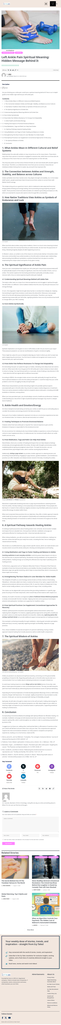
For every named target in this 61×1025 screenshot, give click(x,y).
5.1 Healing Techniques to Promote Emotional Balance (18, 123)
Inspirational (23, 857)
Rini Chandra (6, 885)
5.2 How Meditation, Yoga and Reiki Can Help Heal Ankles (19, 126)
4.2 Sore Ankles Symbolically (10, 115)
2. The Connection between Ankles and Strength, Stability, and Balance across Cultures (29, 104)
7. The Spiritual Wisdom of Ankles (14, 140)
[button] (46, 3)
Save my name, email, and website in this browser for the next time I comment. (24, 839)
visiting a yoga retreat (16, 453)
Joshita (35, 925)
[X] (23, 769)
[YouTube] (9, 1018)
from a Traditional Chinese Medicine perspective (44, 597)
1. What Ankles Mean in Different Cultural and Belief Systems (22, 101)
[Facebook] (9, 769)
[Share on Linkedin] (11, 70)
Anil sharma (9, 499)
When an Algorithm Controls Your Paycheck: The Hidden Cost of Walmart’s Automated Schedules (45, 920)
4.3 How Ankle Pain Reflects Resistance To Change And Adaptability (22, 118)
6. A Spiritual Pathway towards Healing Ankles (17, 129)
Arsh (9, 74)
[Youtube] (9, 778)
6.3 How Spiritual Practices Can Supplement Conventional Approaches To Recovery (26, 137)
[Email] (49, 788)
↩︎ (27, 739)
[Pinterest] (38, 769)
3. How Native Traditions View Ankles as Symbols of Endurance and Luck (25, 106)
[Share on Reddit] (13, 70)
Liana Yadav (6, 899)
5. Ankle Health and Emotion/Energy (15, 121)
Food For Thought (8, 52)
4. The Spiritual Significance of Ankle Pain (16, 109)
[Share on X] (8, 70)
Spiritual (18, 52)
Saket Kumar (36, 890)
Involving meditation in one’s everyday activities (16, 555)
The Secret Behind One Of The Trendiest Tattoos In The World (13, 882)
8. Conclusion (8, 143)
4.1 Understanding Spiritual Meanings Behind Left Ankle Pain (20, 112)
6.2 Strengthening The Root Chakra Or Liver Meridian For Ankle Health (23, 135)
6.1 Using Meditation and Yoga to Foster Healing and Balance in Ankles (23, 132)
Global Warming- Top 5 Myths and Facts (14, 895)
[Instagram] (52, 769)
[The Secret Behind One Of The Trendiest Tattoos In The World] (15, 867)
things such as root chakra (34, 684)
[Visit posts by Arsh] (6, 796)
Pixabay (16, 499)
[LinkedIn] (23, 778)
